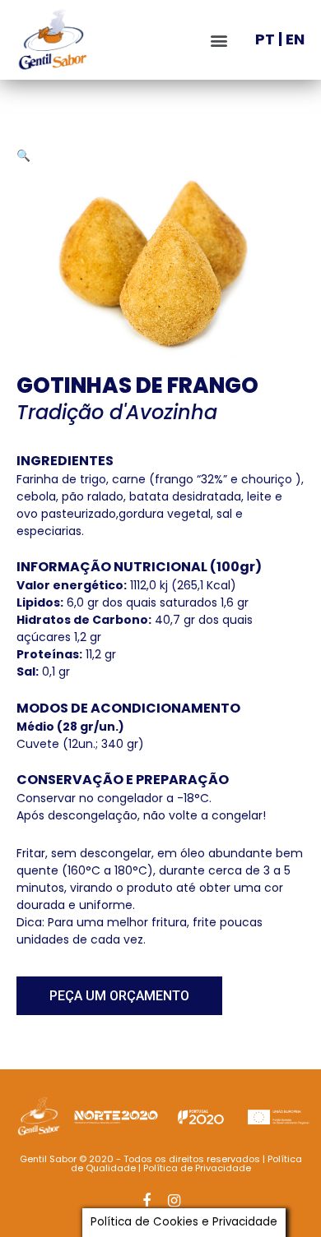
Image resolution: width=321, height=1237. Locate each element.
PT (265, 39)
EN (295, 39)
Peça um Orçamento (119, 996)
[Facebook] (147, 1201)
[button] (219, 39)
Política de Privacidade (197, 1168)
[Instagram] (175, 1201)
